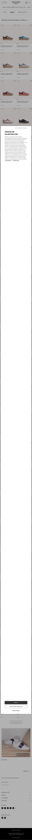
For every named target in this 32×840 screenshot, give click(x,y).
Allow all (16, 702)
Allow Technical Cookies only (16, 706)
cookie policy (8, 160)
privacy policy (16, 160)
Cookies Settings (16, 710)
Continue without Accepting (21, 127)
